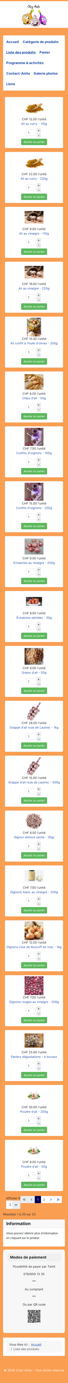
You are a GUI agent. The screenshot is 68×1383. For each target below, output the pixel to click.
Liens (10, 84)
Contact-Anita (18, 73)
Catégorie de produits (41, 42)
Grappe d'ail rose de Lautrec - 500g (34, 782)
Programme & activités (25, 63)
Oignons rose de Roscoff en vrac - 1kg (34, 947)
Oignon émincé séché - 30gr (34, 837)
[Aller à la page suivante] (50, 1199)
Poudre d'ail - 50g (34, 1166)
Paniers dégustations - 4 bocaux (34, 1057)
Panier (44, 52)
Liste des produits (21, 52)
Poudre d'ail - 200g (34, 1111)
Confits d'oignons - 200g (34, 508)
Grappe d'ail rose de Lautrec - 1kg (34, 727)
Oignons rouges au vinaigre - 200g (34, 1002)
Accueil (12, 42)
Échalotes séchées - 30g (34, 618)
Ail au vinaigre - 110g (34, 233)
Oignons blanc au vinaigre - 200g (34, 892)
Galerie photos (46, 73)
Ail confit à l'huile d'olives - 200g (34, 343)
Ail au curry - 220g (34, 178)
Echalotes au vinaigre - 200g (34, 563)
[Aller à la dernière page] (58, 1199)
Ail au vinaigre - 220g (34, 288)
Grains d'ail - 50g (34, 672)
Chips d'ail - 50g (34, 398)
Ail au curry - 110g (34, 124)
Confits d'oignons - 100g (34, 453)
